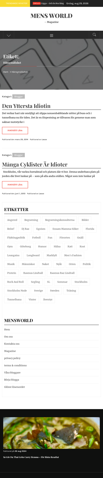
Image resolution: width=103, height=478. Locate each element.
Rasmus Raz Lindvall (62, 273)
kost (82, 246)
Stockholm (81, 281)
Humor (42, 246)
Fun (50, 237)
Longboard (33, 255)
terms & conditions (15, 365)
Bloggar (18, 96)
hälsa (57, 246)
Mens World (51, 15)
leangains (13, 255)
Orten (72, 264)
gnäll (80, 237)
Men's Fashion (73, 255)
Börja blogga (11, 379)
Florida (90, 228)
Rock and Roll (15, 281)
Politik (87, 264)
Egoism (40, 228)
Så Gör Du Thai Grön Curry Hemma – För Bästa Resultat (31, 457)
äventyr (47, 299)
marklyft (52, 255)
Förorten (65, 237)
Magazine (10, 351)
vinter (32, 299)
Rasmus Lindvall (33, 273)
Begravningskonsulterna (59, 220)
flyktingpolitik (16, 237)
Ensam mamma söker (66, 228)
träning (71, 290)
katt (70, 246)
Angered (12, 220)
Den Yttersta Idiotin (26, 105)
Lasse (44, 139)
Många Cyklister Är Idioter (34, 164)
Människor (28, 264)
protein (11, 273)
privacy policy (12, 358)
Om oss (8, 336)
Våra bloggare (12, 372)
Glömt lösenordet (14, 387)
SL (48, 281)
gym (10, 246)
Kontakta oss (11, 343)
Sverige (38, 290)
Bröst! (10, 228)
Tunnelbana (14, 299)
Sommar (62, 281)
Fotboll (36, 237)
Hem (7, 329)
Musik (11, 264)
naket (45, 264)
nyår (59, 264)
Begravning (31, 220)
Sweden (54, 290)
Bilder (85, 220)
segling (35, 281)
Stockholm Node (17, 290)
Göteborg (25, 246)
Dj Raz (25, 228)
